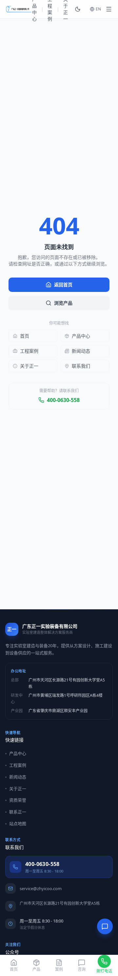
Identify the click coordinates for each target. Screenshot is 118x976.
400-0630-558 (63, 400)
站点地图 (17, 823)
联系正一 (17, 812)
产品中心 (81, 336)
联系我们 (81, 366)
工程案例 (29, 351)
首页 (24, 336)
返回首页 (63, 284)
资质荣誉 (17, 800)
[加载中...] (109, 9)
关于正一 (29, 366)
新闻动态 (81, 351)
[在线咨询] (105, 926)
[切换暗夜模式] (77, 9)
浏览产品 (63, 303)
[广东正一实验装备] (18, 9)
